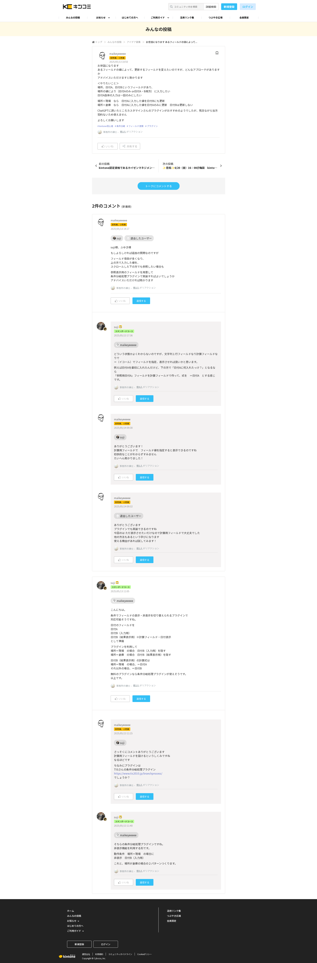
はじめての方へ (130, 17)
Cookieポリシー (144, 954)
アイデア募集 (134, 42)
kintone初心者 (106, 126)
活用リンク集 (187, 17)
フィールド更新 (136, 126)
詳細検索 (211, 7)
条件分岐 (120, 126)
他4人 (139, 387)
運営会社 (86, 954)
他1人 (139, 465)
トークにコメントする (158, 186)
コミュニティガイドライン (120, 954)
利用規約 (99, 954)
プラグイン (152, 126)
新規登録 (229, 7)
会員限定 (244, 17)
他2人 (123, 131)
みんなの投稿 (73, 17)
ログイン (247, 7)
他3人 (139, 871)
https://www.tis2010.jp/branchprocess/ (138, 773)
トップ (98, 42)
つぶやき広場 (215, 17)
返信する (141, 300)
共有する (132, 146)
